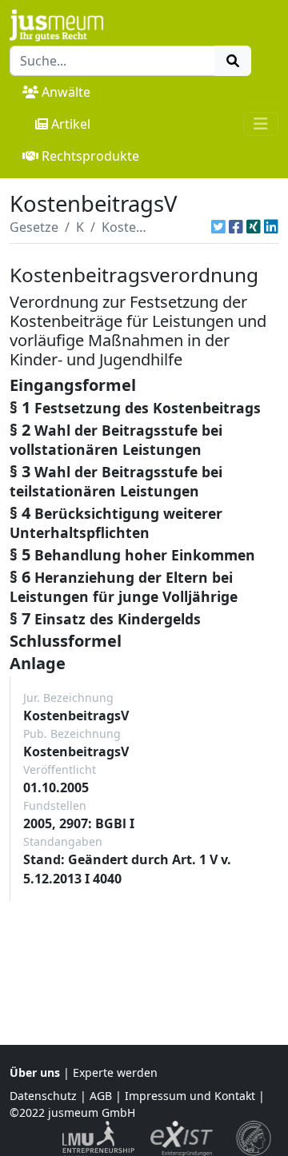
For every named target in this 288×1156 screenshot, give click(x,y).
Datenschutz (43, 1095)
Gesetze (34, 227)
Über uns (35, 1072)
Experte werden (115, 1072)
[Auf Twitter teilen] (218, 227)
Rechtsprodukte (90, 156)
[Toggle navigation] (260, 124)
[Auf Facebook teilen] (236, 227)
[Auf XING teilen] (253, 227)
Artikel (70, 124)
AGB (101, 1095)
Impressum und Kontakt (190, 1095)
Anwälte (66, 92)
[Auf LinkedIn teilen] (271, 227)
